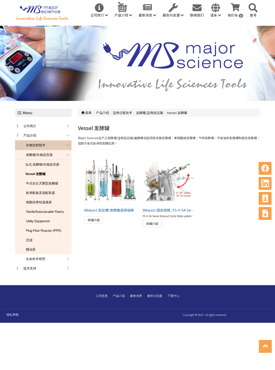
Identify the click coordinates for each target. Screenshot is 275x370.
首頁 (88, 112)
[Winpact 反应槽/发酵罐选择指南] (110, 180)
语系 (214, 15)
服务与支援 (172, 15)
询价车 (235, 15)
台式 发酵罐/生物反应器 (42, 164)
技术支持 (29, 268)
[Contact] (265, 198)
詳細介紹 (94, 220)
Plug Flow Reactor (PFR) (43, 230)
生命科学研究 (35, 259)
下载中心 (173, 296)
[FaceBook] (265, 168)
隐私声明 (12, 314)
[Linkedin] (265, 183)
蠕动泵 (31, 249)
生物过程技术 (35, 145)
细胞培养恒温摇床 (39, 202)
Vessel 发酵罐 (35, 174)
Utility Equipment (38, 221)
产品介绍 (122, 15)
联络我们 (197, 15)
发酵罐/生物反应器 (39, 155)
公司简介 (97, 15)
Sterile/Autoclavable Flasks (45, 211)
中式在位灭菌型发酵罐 (42, 183)
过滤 (29, 240)
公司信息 (102, 296)
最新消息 (146, 15)
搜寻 (253, 15)
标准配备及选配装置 (40, 193)
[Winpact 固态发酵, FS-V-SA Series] (169, 180)
